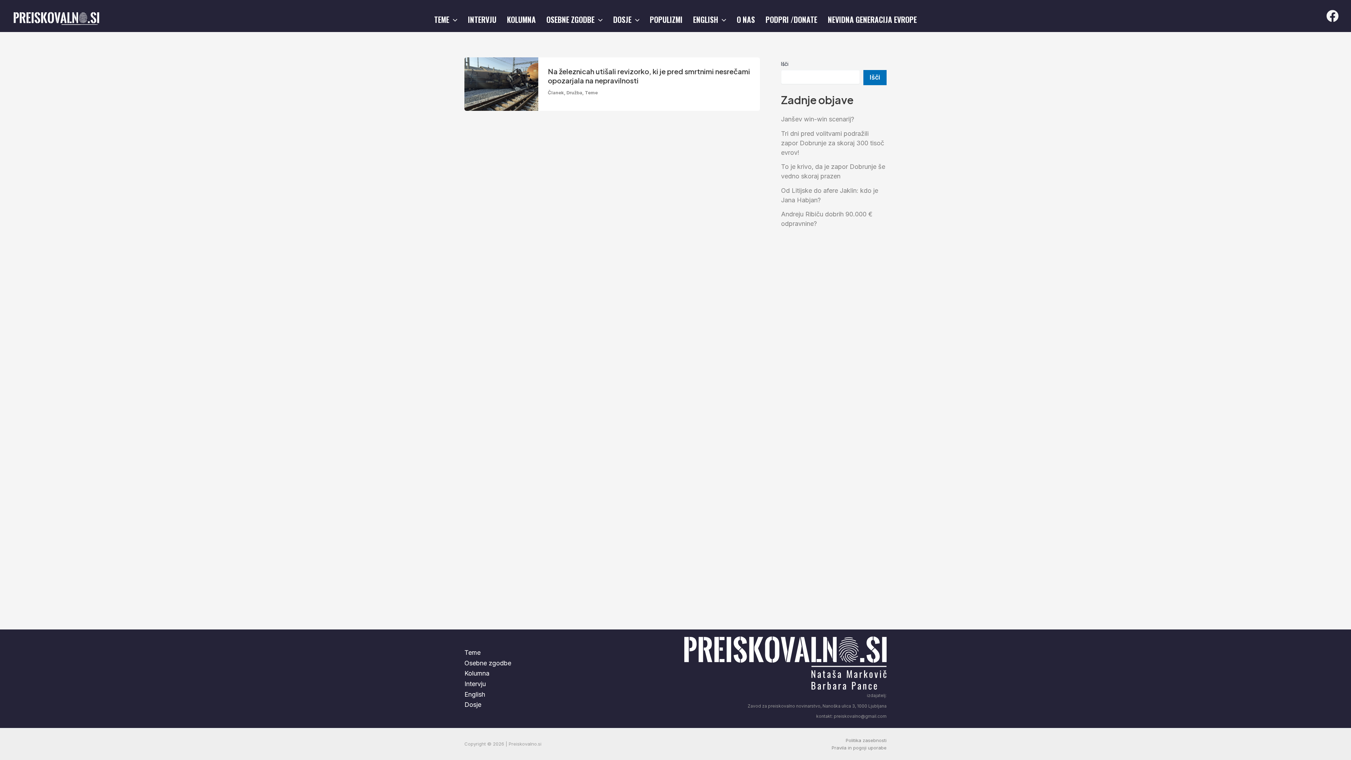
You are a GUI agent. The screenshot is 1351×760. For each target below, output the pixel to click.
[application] (453, 20)
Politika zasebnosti (866, 740)
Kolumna (521, 19)
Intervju (482, 19)
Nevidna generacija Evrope (872, 19)
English (705, 19)
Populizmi (666, 19)
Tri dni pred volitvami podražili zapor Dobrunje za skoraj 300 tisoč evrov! (832, 143)
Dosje (622, 19)
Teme (441, 19)
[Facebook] (1332, 16)
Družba (574, 92)
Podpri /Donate (791, 19)
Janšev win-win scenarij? (817, 119)
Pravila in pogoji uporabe (859, 747)
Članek (556, 92)
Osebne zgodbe (570, 19)
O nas (746, 19)
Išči (784, 64)
